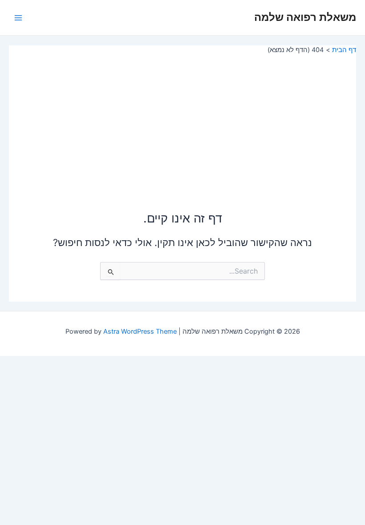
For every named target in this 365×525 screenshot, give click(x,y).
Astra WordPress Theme (140, 331)
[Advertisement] (182, 121)
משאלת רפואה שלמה (305, 17)
